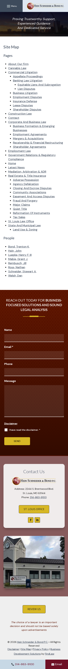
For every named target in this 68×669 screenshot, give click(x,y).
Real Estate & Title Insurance (27, 176)
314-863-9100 (24, 664)
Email (58, 664)
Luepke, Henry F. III (20, 255)
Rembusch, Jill (17, 263)
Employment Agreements (30, 134)
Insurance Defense (25, 101)
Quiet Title (20, 209)
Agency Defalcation (26, 184)
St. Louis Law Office (21, 221)
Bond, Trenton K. (18, 247)
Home (12, 163)
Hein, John (15, 251)
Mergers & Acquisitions (28, 138)
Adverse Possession (26, 180)
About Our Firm (18, 64)
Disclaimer (11, 423)
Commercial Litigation (22, 72)
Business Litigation (25, 93)
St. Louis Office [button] (34, 509)
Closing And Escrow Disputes (32, 188)
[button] (11, 6)
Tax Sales (19, 217)
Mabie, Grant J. (18, 259)
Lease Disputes (23, 105)
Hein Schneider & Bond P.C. (32, 642)
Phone (8, 364)
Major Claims (21, 205)
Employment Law (19, 151)
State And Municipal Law (24, 225)
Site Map (26, 649)
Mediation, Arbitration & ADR (27, 172)
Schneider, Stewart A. (22, 271)
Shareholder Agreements (29, 147)
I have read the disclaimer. (24, 429)
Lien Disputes (26, 89)
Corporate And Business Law (27, 122)
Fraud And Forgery (25, 201)
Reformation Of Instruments (31, 213)
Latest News (16, 167)
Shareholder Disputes (27, 109)
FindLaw (49, 653)
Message (10, 381)
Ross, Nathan (16, 267)
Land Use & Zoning (25, 229)
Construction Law (20, 114)
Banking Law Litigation (27, 80)
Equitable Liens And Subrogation (39, 85)
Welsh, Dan (15, 276)
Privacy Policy (41, 649)
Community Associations (29, 192)
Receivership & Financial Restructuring (38, 143)
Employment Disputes (27, 97)
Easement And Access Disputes (34, 196)
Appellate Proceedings (28, 76)
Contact (13, 118)
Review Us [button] (34, 609)
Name (8, 330)
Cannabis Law (17, 68)
